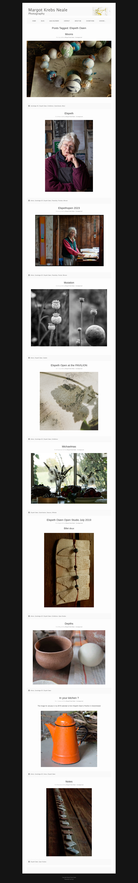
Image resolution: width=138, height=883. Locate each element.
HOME (34, 21)
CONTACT (67, 21)
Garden (45, 358)
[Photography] (69, 15)
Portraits (60, 200)
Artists (32, 200)
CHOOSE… (102, 21)
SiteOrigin (71, 879)
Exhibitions (51, 106)
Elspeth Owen (43, 106)
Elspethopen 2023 (69, 208)
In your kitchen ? (69, 697)
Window (54, 512)
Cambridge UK (34, 106)
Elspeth (69, 113)
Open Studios (62, 616)
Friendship (54, 200)
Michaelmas (69, 446)
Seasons (49, 512)
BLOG (42, 21)
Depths (69, 623)
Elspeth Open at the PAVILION (69, 365)
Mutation (69, 282)
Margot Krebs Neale (69, 37)
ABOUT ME (78, 21)
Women (65, 200)
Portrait (60, 275)
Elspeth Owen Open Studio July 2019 (69, 519)
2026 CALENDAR (54, 21)
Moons (69, 34)
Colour (45, 774)
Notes (69, 781)
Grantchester (57, 106)
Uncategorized (78, 37)
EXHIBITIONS (90, 21)
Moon (63, 106)
